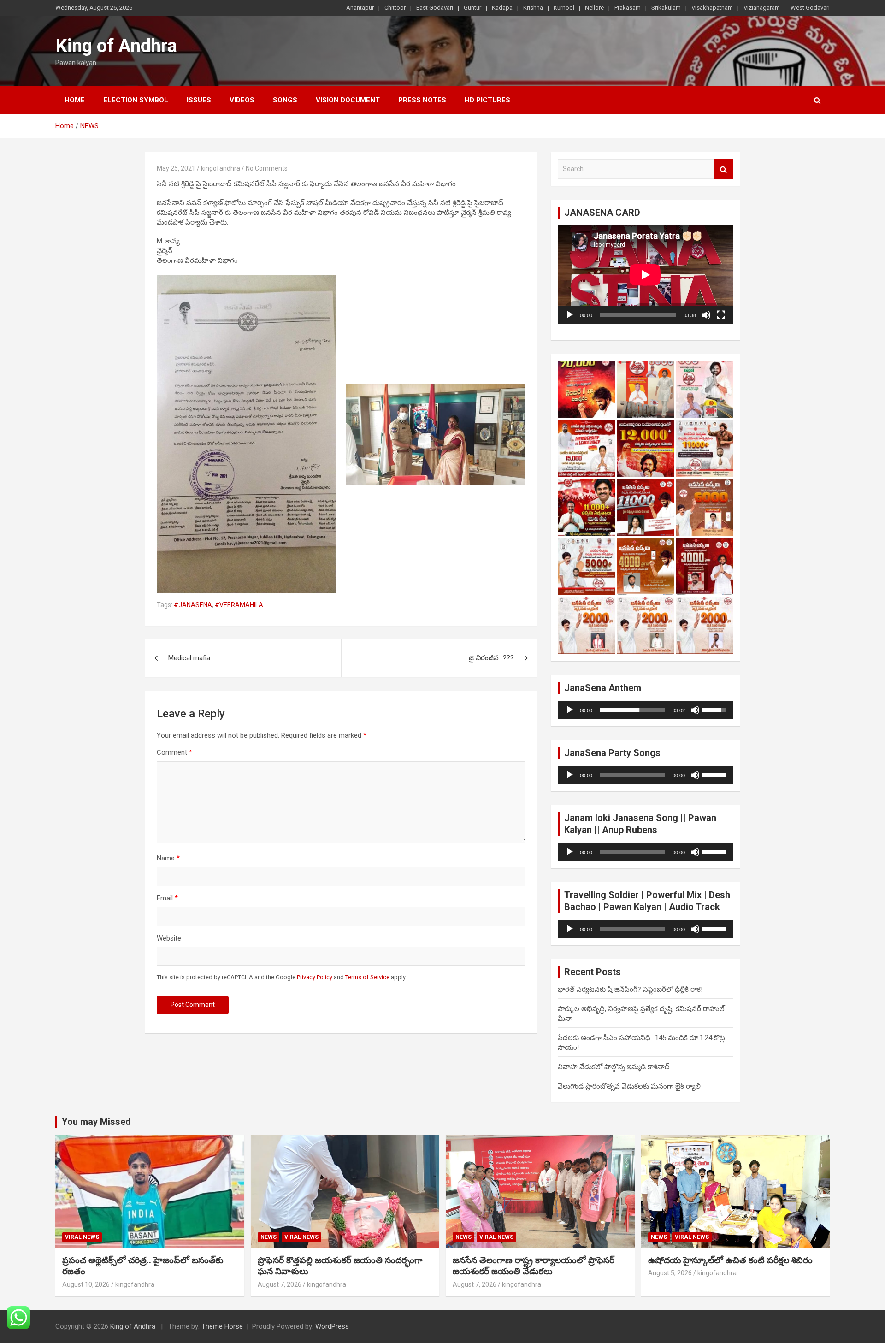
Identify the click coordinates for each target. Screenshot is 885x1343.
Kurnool (564, 7)
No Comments (267, 168)
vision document (348, 100)
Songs (285, 100)
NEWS (268, 1237)
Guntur (472, 7)
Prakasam (627, 7)
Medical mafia (189, 658)
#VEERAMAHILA (239, 605)
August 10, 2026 (86, 1284)
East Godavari (434, 7)
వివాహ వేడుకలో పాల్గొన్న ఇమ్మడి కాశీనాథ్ (614, 1067)
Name (168, 858)
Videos (242, 100)
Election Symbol (135, 100)
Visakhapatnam (712, 7)
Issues (199, 100)
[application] (645, 274)
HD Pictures (487, 100)
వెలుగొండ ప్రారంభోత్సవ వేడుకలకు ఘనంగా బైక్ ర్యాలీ (629, 1086)
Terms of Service (367, 977)
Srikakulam (666, 7)
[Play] (569, 314)
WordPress (332, 1326)
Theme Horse (222, 1326)
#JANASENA (193, 605)
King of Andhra (116, 46)
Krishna (533, 7)
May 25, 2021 (176, 168)
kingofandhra (220, 168)
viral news (82, 1237)
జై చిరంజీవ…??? (491, 658)
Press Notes (422, 100)
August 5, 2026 (670, 1273)
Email (167, 898)
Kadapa (502, 7)
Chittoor (395, 7)
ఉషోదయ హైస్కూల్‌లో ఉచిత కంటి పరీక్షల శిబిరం (730, 1260)
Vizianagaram (761, 7)
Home (75, 100)
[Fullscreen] (721, 314)
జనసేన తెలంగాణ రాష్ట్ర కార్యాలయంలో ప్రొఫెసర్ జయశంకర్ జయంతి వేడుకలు (533, 1266)
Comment (174, 752)
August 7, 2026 (279, 1284)
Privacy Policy (314, 977)
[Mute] (706, 314)
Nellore (594, 7)
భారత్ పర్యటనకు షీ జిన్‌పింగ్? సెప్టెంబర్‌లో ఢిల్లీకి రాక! (630, 989)
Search (723, 169)
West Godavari (810, 7)
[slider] (632, 710)
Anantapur (360, 7)
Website (169, 938)
